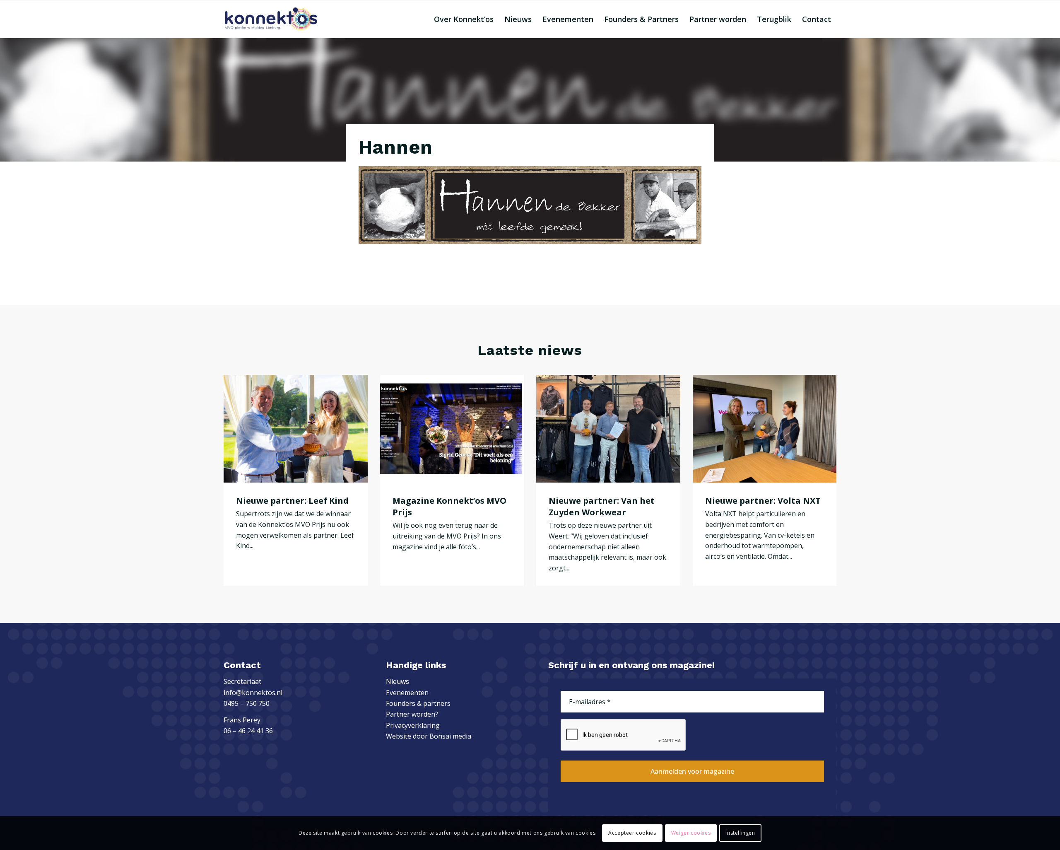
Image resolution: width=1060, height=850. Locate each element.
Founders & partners (418, 703)
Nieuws (397, 681)
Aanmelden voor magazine (692, 771)
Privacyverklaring (413, 725)
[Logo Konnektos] (271, 19)
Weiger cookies (691, 832)
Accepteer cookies (632, 832)
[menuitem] (464, 19)
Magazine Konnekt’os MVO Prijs (449, 506)
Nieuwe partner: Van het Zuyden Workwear (602, 506)
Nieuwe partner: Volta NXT (763, 500)
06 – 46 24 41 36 (248, 730)
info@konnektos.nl (253, 692)
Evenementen (407, 692)
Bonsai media (450, 736)
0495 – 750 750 (247, 703)
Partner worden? (412, 714)
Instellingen (740, 832)
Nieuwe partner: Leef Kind (292, 500)
